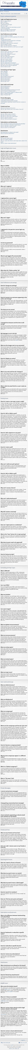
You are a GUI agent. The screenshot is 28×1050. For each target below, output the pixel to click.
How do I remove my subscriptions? (8, 127)
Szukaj (2, 11)
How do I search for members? (7, 117)
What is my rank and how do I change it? (9, 45)
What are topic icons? (5, 81)
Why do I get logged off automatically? (8, 29)
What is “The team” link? (5, 94)
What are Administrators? (6, 86)
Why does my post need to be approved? (9, 65)
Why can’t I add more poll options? (7, 56)
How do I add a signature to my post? (8, 54)
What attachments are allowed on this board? (9, 132)
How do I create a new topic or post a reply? (9, 51)
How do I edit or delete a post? (7, 52)
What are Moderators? (5, 87)
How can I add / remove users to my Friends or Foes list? (12, 109)
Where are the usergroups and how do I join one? (10, 89)
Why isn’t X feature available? (6, 139)
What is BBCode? (4, 71)
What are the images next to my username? (9, 43)
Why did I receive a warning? (6, 61)
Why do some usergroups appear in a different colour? (11, 92)
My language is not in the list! (6, 41)
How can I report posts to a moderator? (8, 62)
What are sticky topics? (5, 78)
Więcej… (1, 10)
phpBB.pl (19, 1047)
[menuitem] (26, 13)
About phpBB (9, 991)
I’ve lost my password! (5, 28)
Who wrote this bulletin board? (7, 138)
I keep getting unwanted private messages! (9, 100)
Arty (11, 1046)
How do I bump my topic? (6, 66)
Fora (3, 10)
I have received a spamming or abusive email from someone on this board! (13, 103)
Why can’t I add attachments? (7, 60)
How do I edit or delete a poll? (6, 57)
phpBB (16, 340)
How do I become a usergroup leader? (8, 91)
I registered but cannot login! (6, 24)
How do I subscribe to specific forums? (8, 126)
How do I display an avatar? (6, 44)
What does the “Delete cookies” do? (8, 30)
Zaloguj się (7, 11)
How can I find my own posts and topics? (9, 119)
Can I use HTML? (4, 72)
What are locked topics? (5, 80)
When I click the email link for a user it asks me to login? (12, 46)
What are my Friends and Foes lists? (8, 108)
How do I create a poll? (5, 55)
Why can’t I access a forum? (6, 59)
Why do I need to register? (6, 20)
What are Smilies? (4, 73)
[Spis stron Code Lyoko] (14, 4)
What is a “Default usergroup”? (7, 93)
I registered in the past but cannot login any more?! (11, 27)
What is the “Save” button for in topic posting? (10, 64)
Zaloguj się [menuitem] (27, 10)
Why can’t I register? (5, 23)
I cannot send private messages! (7, 99)
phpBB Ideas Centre (5, 1001)
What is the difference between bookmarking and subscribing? (13, 123)
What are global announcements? (7, 76)
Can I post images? (4, 75)
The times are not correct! (6, 39)
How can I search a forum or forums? (8, 114)
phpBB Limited (7, 989)
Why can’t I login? (4, 25)
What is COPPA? (4, 22)
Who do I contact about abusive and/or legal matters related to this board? (14, 141)
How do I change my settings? (7, 35)
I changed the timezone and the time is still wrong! (11, 40)
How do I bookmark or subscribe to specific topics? (11, 125)
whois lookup (3, 1014)
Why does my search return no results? (8, 115)
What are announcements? (6, 77)
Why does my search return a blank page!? (9, 116)
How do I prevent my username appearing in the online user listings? (12, 37)
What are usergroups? (5, 88)
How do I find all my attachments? (7, 133)
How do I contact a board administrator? (8, 143)
